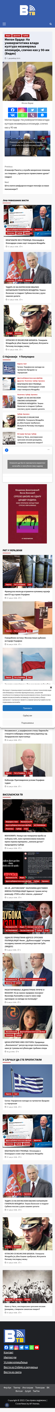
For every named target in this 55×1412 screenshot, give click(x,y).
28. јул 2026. (11, 1052)
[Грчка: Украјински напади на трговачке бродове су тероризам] (9, 368)
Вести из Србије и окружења (21, 1367)
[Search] (50, 24)
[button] (51, 687)
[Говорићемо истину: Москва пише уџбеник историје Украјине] (27, 617)
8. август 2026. (12, 1002)
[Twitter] (32, 110)
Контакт (8, 1352)
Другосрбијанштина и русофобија (19, 229)
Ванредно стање (12, 822)
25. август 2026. (12, 740)
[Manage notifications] (7, 1405)
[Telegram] (42, 110)
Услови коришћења (16, 1362)
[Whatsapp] (22, 115)
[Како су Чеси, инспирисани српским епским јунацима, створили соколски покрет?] (9, 438)
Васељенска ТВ (26, 822)
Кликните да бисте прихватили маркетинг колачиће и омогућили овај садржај (27, 143)
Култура (28, 434)
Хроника (28, 233)
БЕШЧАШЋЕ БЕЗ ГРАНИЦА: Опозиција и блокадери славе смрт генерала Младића (25, 241)
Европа (20, 364)
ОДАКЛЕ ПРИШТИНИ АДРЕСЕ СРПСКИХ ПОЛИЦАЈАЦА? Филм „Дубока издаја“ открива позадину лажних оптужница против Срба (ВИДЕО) (27, 942)
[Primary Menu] (5, 23)
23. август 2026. (12, 848)
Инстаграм (27, 1387)
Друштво (16, 36)
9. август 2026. (12, 950)
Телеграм (40, 1387)
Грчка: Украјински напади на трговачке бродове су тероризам (30, 370)
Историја (20, 434)
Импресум (10, 1357)
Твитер (16, 1387)
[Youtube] (36, 1347)
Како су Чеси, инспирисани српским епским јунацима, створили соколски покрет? (30, 440)
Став (26, 829)
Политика (10, 233)
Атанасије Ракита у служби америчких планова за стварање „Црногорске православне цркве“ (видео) (27, 171)
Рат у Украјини (19, 584)
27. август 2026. (13, 247)
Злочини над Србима (35, 927)
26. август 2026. (12, 644)
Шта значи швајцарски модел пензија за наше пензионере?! (27, 185)
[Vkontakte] (12, 115)
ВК (48, 1387)
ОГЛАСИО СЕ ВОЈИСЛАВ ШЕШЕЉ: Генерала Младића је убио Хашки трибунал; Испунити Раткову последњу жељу (27, 343)
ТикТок (36, 1391)
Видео (8, 36)
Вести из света (12, 1372)
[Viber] (32, 115)
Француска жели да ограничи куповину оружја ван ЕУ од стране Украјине (27, 593)
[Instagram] (22, 110)
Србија (25, 36)
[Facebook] (12, 110)
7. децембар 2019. (14, 58)
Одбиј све (27, 715)
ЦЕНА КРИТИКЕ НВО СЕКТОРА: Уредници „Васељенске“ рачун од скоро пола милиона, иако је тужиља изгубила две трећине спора (26, 1045)
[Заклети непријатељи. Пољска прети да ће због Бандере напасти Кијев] (27, 664)
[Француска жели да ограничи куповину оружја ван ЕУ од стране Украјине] (27, 571)
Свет (25, 364)
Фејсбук (7, 1387)
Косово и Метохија (27, 930)
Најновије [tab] (11, 357)
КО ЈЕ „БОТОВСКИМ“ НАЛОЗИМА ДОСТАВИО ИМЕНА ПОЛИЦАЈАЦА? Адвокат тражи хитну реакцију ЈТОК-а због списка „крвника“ (26, 891)
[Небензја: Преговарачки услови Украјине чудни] (27, 760)
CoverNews (20, 1403)
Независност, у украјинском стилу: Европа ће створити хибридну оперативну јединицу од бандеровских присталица (26, 733)
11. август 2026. (12, 897)
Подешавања (27, 723)
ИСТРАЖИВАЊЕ (40, 825)
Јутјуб (28, 1391)
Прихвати (27, 708)
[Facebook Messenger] (42, 115)
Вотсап (19, 1391)
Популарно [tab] (27, 357)
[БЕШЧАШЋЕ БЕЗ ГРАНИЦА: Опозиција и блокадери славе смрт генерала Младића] (9, 383)
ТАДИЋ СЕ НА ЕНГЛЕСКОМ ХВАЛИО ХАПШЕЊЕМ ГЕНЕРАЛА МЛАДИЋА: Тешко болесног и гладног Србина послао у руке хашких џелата (26, 292)
